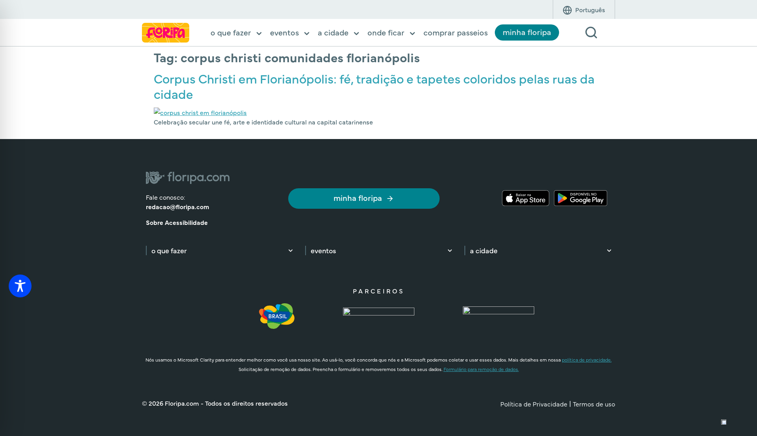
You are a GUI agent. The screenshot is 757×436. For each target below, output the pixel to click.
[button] (237, 33)
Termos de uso (594, 404)
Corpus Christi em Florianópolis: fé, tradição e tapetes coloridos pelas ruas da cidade (374, 85)
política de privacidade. (587, 359)
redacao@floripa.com (177, 206)
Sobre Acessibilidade (177, 222)
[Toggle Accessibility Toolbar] (20, 286)
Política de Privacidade (533, 404)
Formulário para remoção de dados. (481, 369)
